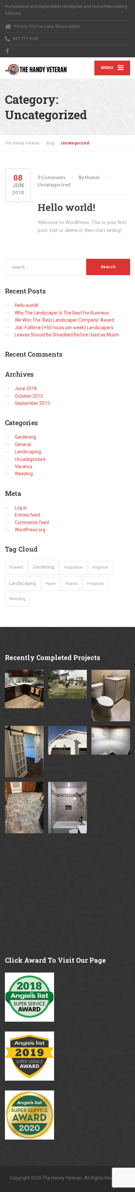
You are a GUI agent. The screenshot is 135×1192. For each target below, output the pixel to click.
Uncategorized (54, 184)
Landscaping (28, 451)
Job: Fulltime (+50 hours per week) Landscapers (64, 327)
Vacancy (23, 466)
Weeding (24, 473)
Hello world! (66, 207)
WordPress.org (30, 529)
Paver (51, 583)
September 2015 (32, 403)
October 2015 (29, 396)
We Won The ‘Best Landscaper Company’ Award (64, 320)
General (23, 444)
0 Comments (52, 177)
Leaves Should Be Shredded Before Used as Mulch (67, 334)
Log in (21, 507)
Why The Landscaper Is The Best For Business (62, 312)
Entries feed (27, 515)
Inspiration (73, 567)
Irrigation (100, 567)
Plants (71, 583)
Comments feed (32, 522)
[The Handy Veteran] (36, 66)
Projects (95, 583)
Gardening (25, 437)
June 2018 (26, 388)
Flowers (16, 567)
